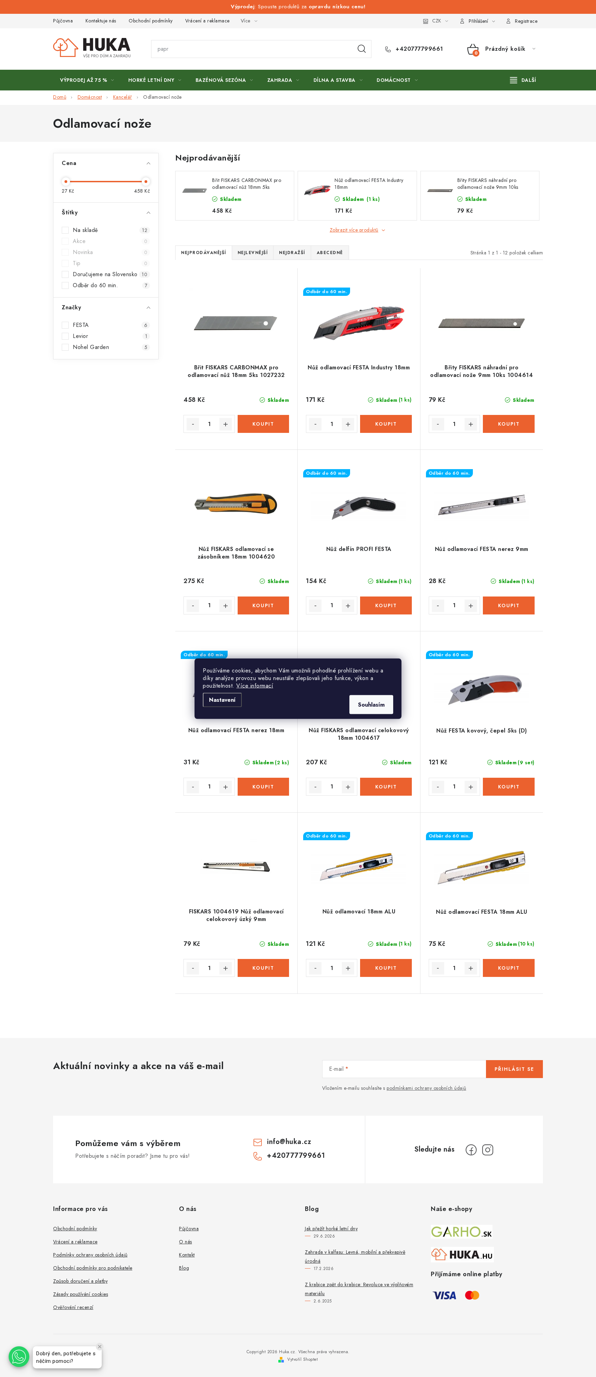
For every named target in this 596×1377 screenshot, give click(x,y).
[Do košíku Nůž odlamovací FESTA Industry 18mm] (385, 424)
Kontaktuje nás (101, 20)
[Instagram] (487, 1149)
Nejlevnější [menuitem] (253, 253)
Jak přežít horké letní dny (331, 1228)
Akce (110, 241)
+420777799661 (418, 49)
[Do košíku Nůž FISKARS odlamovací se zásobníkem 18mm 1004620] (263, 605)
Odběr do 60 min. (110, 285)
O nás (185, 1241)
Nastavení (222, 700)
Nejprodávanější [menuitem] (203, 253)
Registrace (526, 21)
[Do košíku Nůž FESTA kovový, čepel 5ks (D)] (509, 787)
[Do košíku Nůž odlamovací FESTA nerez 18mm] (263, 787)
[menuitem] (87, 80)
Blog (184, 1267)
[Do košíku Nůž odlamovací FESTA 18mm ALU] (509, 968)
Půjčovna (63, 20)
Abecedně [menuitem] (330, 253)
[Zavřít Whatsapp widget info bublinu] (99, 1346)
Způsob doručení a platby (80, 1281)
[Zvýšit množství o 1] (225, 424)
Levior (110, 336)
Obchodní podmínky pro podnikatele (92, 1267)
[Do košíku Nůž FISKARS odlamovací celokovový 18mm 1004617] (385, 787)
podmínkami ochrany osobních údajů (426, 1088)
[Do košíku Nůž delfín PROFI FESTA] (385, 605)
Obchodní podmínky (151, 20)
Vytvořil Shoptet (302, 1359)
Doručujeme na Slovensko (110, 274)
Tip (110, 263)
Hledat (361, 49)
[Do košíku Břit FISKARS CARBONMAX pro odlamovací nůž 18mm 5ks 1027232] (263, 424)
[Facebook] (471, 1149)
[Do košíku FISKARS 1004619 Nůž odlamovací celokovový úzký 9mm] (263, 968)
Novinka (110, 252)
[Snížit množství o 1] (193, 424)
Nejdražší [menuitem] (292, 253)
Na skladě (110, 230)
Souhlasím (371, 704)
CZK (437, 20)
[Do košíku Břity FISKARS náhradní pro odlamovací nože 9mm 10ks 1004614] (509, 424)
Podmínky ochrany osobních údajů (90, 1254)
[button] (19, 1356)
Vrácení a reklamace (207, 20)
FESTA (110, 325)
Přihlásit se (514, 1069)
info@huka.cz (289, 1142)
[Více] (523, 80)
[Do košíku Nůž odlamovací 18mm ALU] (385, 968)
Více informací (254, 685)
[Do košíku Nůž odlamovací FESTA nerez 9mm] (509, 605)
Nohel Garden (110, 347)
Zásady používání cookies (80, 1294)
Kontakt (187, 1254)
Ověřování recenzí (73, 1307)
